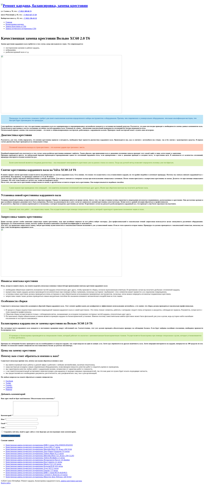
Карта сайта (6, 483)
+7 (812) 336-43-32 (30, 18)
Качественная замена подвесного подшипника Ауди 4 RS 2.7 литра (33, 447)
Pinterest (9, 389)
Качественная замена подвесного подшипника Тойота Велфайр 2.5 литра (35, 458)
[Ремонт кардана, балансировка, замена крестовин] (44, 5)
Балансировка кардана (15, 24)
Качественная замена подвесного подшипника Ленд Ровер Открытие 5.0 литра (38, 451)
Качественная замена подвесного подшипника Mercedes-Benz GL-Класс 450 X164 (39, 449)
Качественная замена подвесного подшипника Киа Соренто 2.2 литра (34, 462)
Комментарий (7, 415)
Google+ (9, 385)
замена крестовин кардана (71, 481)
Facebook (9, 381)
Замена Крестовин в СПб (16, 26)
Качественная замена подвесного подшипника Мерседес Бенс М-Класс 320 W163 (38, 477)
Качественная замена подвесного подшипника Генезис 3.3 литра (32, 470)
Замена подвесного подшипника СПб (21, 29)
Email (3, 423)
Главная (9, 22)
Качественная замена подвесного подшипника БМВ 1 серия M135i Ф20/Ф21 (36, 473)
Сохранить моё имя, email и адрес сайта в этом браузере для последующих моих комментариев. (40, 432)
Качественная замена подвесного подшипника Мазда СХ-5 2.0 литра (33, 464)
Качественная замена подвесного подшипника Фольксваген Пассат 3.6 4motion (38, 460)
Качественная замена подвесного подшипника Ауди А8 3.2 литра (32, 468)
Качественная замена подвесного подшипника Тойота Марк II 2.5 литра (35, 454)
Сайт (3, 427)
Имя (3, 419)
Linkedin (9, 387)
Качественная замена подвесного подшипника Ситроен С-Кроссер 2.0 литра (37, 475)
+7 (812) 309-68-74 (24, 11)
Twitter (8, 383)
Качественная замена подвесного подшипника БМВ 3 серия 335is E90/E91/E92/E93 (39, 445)
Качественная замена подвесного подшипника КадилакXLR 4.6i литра (34, 466)
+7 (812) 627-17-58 (30, 15)
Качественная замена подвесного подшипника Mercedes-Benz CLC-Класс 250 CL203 (40, 456)
